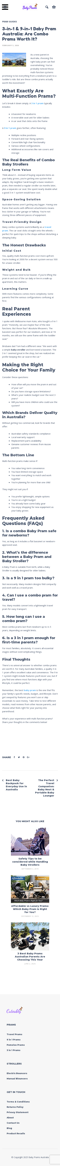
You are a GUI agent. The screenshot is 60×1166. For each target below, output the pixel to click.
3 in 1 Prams (13, 1050)
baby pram (30, 690)
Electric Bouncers (17, 1073)
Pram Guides (9, 21)
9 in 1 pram (10, 127)
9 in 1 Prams (14, 1039)
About (10, 1117)
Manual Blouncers (17, 1078)
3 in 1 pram (37, 103)
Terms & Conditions (18, 1101)
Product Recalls (16, 1133)
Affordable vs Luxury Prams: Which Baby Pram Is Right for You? (30, 909)
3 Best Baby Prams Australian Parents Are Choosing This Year (30, 956)
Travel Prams (14, 1034)
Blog (9, 1128)
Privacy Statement (17, 1112)
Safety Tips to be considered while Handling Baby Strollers (30, 861)
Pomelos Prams (16, 1045)
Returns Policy (15, 1107)
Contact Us (13, 1123)
